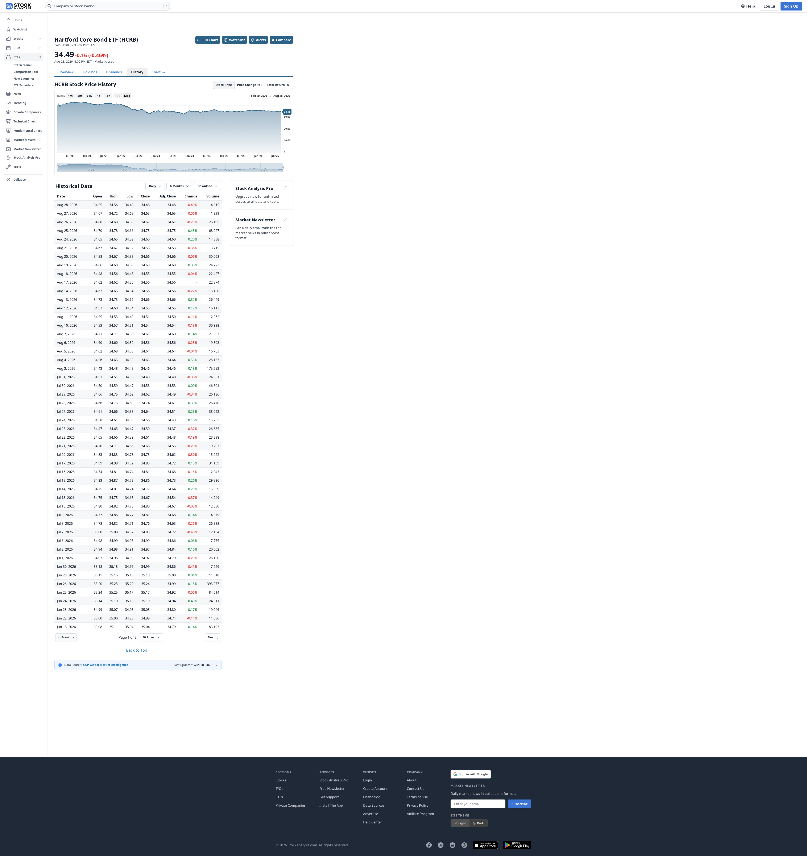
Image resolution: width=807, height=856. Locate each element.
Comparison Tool (25, 72)
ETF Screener (22, 65)
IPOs (279, 788)
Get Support (329, 797)
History (137, 72)
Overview (66, 72)
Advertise (370, 813)
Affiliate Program (420, 813)
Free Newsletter (332, 788)
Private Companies (291, 805)
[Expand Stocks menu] (40, 39)
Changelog (371, 797)
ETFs (279, 797)
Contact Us (415, 788)
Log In (769, 6)
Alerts (261, 40)
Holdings (90, 72)
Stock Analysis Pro (333, 780)
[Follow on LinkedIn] (452, 845)
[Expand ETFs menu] (40, 57)
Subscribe (520, 804)
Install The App (331, 805)
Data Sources (373, 805)
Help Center (372, 822)
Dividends (114, 72)
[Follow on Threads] (464, 845)
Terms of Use (417, 797)
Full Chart (210, 40)
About (412, 780)
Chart (156, 72)
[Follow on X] (440, 845)
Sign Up (791, 6)
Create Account (375, 788)
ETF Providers (23, 85)
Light (462, 823)
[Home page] (18, 6)
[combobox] (108, 6)
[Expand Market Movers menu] (40, 140)
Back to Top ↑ (138, 650)
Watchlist (237, 40)
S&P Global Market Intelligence (105, 665)
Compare (283, 40)
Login (367, 780)
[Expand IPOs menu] (40, 48)
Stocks (281, 780)
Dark (480, 823)
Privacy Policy (417, 805)
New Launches (23, 78)
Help (750, 6)
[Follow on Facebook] (429, 845)
